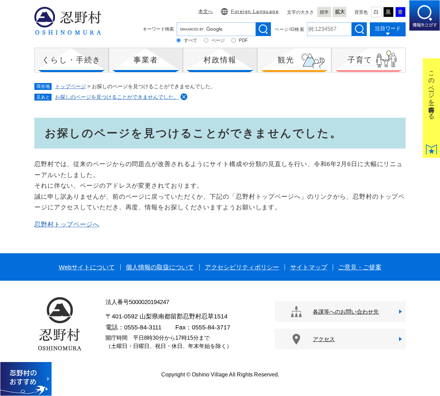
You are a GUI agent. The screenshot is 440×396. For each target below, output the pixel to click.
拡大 (340, 11)
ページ (218, 40)
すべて (190, 40)
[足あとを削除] (183, 96)
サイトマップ (308, 267)
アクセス (324, 339)
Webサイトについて (87, 267)
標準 (324, 12)
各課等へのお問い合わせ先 (346, 312)
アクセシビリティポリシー (242, 267)
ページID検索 (290, 29)
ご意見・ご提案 (360, 267)
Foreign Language (255, 11)
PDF (243, 40)
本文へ (205, 11)
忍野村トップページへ (66, 224)
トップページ (70, 86)
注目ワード (388, 28)
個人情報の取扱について (160, 267)
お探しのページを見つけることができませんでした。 (117, 97)
